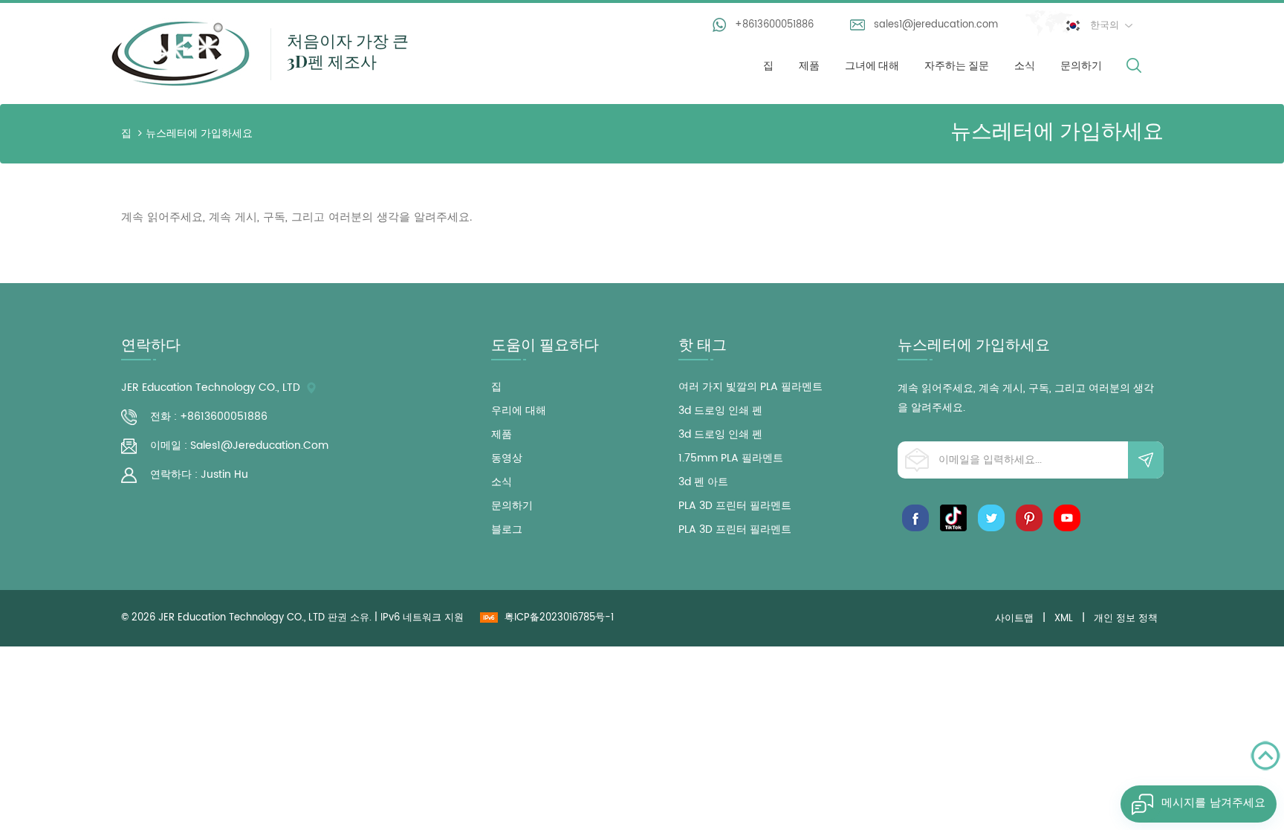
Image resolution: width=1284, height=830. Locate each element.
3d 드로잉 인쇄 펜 (720, 411)
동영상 (506, 458)
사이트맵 (1014, 618)
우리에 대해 (518, 411)
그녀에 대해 (872, 65)
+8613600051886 (774, 24)
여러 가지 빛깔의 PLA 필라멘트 (750, 387)
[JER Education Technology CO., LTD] (180, 52)
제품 (809, 65)
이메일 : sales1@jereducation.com (239, 445)
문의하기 (1081, 65)
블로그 (506, 530)
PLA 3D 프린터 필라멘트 (734, 506)
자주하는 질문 (956, 65)
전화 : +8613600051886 (209, 416)
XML (1063, 618)
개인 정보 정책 (1126, 618)
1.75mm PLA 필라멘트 (730, 458)
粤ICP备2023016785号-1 (559, 618)
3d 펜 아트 (703, 482)
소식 (1024, 65)
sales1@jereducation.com (936, 24)
